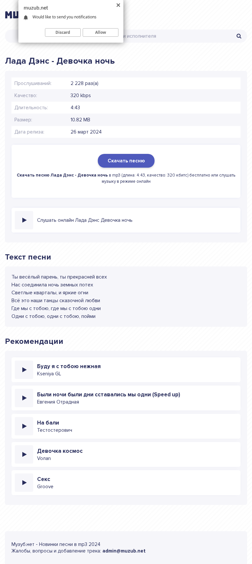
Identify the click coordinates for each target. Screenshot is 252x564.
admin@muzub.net (124, 551)
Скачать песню (126, 161)
